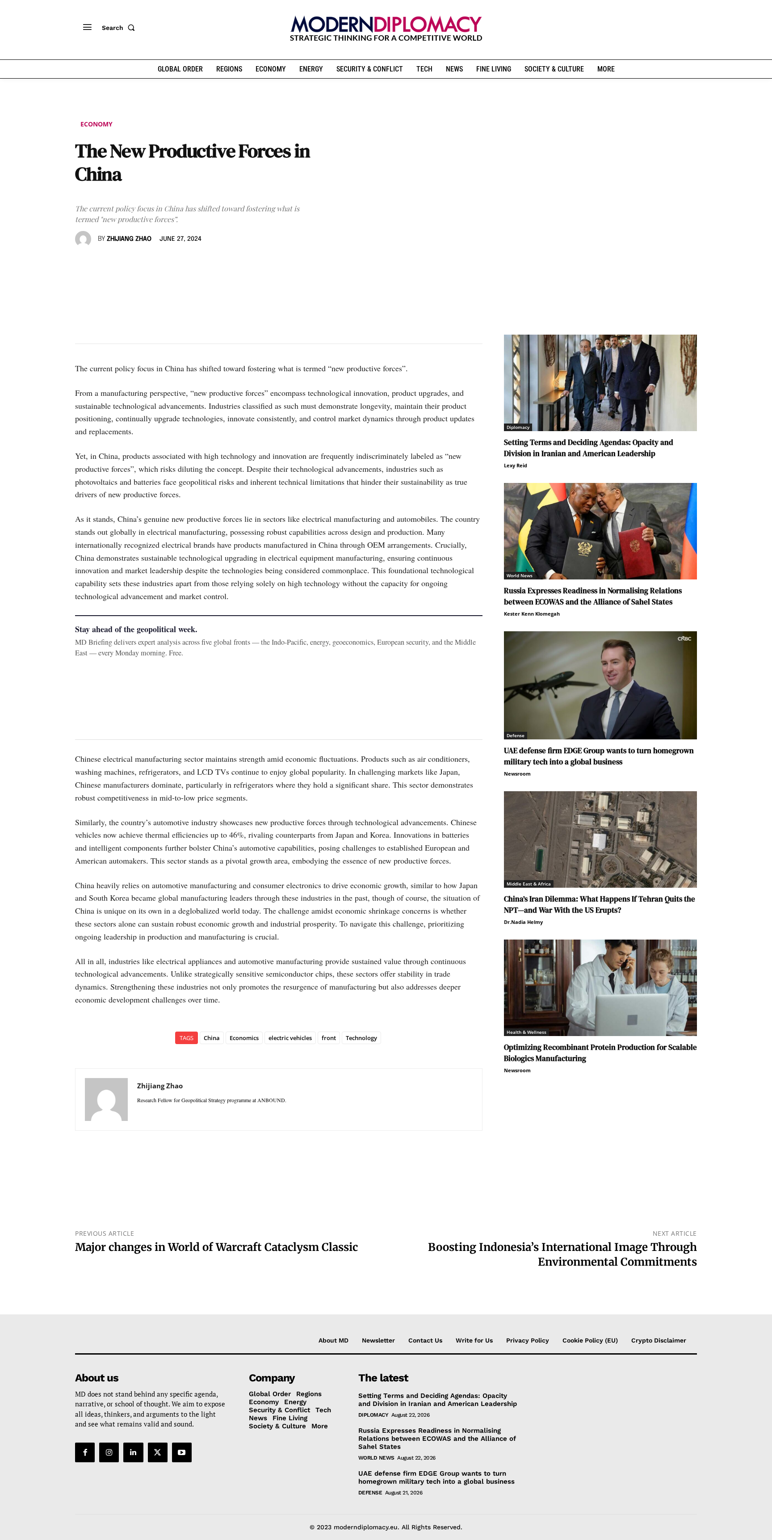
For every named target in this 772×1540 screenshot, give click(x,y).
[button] (120, 27)
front (329, 1038)
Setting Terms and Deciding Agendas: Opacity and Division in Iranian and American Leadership (588, 448)
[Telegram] (187, 265)
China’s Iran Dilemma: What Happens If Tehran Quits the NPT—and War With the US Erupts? (599, 904)
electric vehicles (290, 1038)
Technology (361, 1038)
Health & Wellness (526, 1032)
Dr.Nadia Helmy (523, 922)
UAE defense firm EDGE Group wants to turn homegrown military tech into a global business (599, 756)
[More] (207, 265)
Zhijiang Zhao (129, 239)
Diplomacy (518, 427)
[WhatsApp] (125, 265)
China (212, 1038)
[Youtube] (182, 1452)
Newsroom (517, 773)
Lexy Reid (515, 465)
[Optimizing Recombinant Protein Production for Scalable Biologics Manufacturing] (600, 988)
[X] (104, 265)
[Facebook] (84, 265)
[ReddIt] (166, 265)
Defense (515, 735)
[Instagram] (109, 1452)
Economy (96, 124)
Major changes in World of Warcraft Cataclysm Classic (216, 1247)
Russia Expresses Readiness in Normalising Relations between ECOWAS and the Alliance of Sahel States (593, 596)
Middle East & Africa (529, 884)
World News (520, 575)
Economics (244, 1038)
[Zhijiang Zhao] (84, 239)
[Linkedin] (146, 265)
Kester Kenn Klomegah (532, 613)
